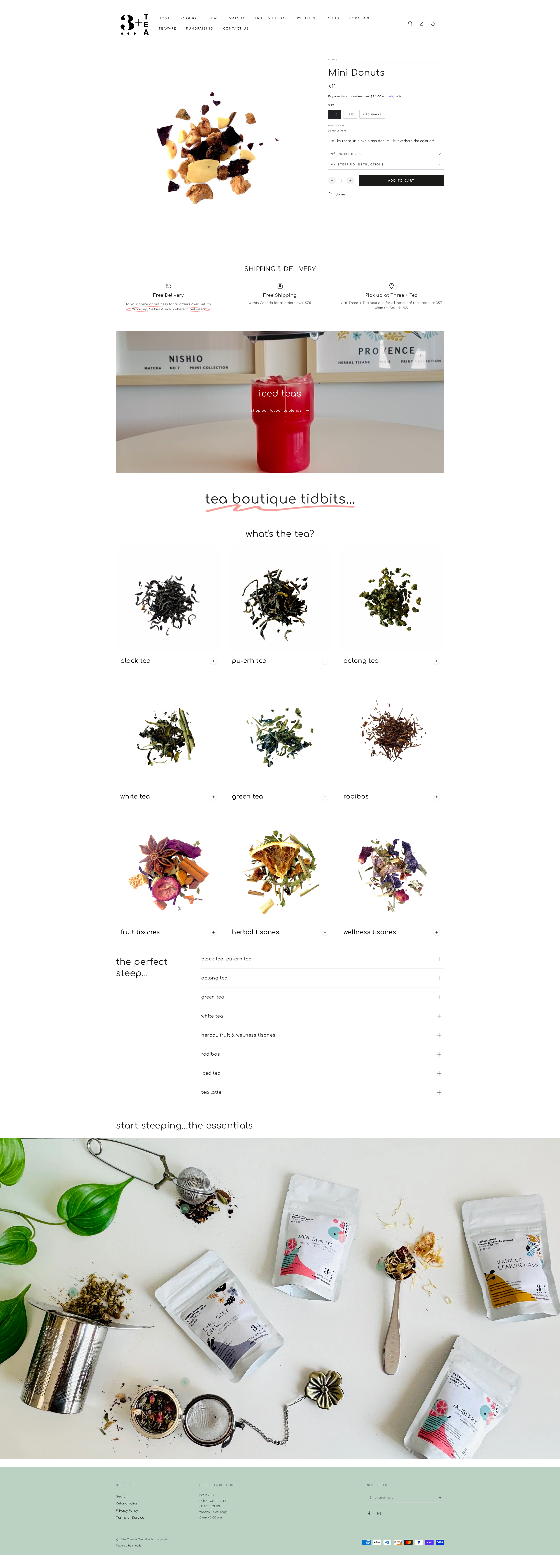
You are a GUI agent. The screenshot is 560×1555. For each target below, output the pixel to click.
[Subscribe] (441, 1497)
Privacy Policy (127, 1510)
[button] (410, 23)
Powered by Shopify (129, 1545)
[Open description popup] (213, 661)
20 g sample (372, 115)
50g (336, 115)
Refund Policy (127, 1503)
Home (331, 59)
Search (122, 1496)
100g (351, 115)
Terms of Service (130, 1517)
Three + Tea (135, 1539)
